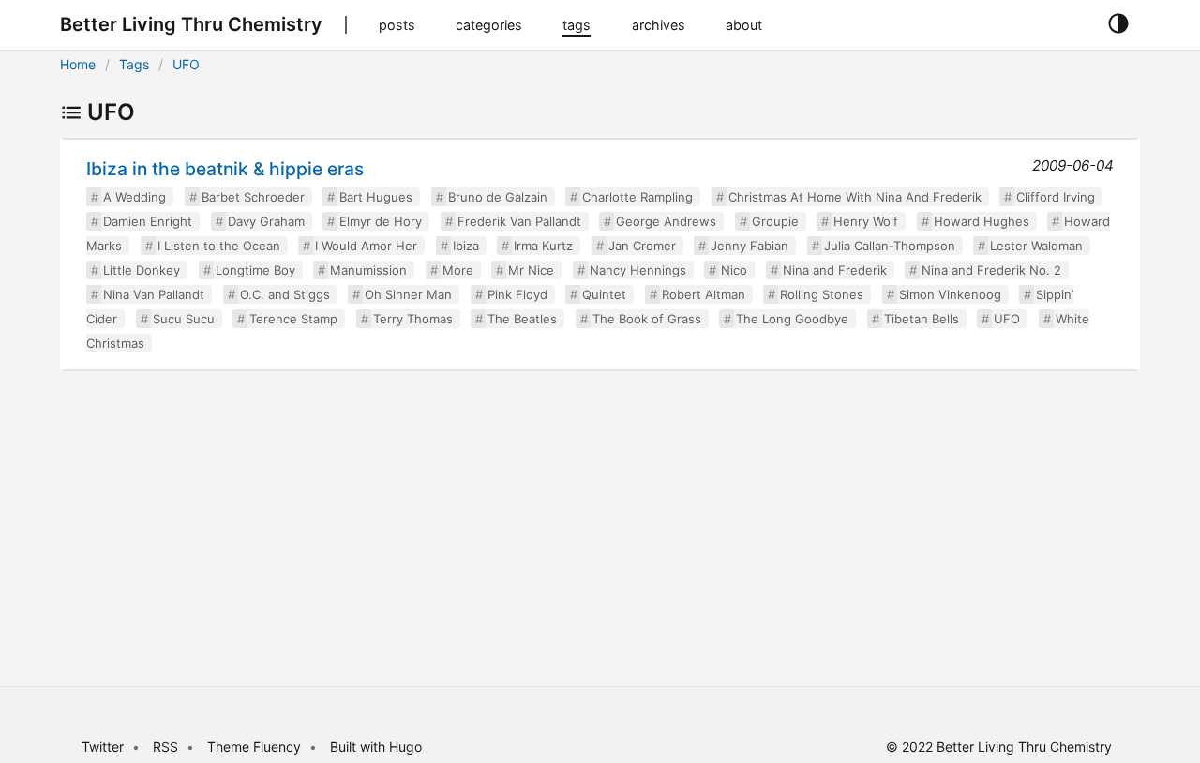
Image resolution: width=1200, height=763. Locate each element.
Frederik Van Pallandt (519, 221)
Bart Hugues (375, 196)
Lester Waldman (1036, 245)
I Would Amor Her (366, 245)
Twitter (103, 747)
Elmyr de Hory (380, 221)
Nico (734, 269)
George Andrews (666, 221)
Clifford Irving (1055, 196)
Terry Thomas (413, 318)
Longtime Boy (255, 269)
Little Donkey (141, 269)
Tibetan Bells (921, 318)
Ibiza (466, 245)
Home (78, 64)
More (457, 269)
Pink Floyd (518, 294)
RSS (165, 747)
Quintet (604, 294)
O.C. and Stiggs (285, 294)
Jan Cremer (642, 245)
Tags (134, 64)
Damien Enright (147, 221)
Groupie (775, 221)
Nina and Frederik (835, 269)
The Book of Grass (646, 318)
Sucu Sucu (184, 318)
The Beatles (522, 318)
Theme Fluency (256, 747)
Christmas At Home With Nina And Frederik (855, 196)
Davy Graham (266, 221)
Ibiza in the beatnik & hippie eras (225, 168)
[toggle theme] (1118, 24)
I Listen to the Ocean (219, 245)
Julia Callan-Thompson (889, 245)
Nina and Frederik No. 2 (991, 269)
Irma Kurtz (543, 245)
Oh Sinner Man (408, 294)
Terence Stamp (293, 318)
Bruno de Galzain (498, 196)
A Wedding (134, 196)
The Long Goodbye (792, 318)
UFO (186, 64)
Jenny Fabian (749, 245)
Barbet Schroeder (253, 196)
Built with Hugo (376, 747)
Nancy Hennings (638, 269)
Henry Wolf (865, 221)
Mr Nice (531, 269)
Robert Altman (703, 294)
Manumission (368, 269)
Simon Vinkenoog (950, 294)
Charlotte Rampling (637, 196)
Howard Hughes (981, 221)
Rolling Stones (821, 294)
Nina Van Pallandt (153, 294)
